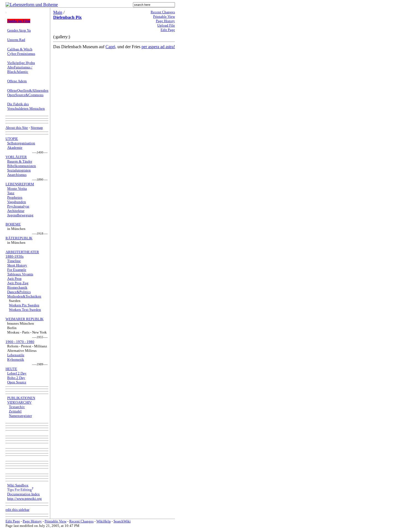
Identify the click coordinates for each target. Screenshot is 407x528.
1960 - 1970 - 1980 (20, 342)
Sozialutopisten (19, 170)
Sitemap (37, 127)
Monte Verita (17, 188)
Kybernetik (15, 359)
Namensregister (20, 416)
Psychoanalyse (18, 206)
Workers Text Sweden (25, 309)
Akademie (14, 147)
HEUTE (11, 369)
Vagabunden (16, 202)
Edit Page (168, 30)
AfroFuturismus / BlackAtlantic (19, 69)
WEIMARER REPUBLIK (24, 319)
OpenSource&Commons (25, 95)
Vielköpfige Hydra (21, 63)
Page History (165, 21)
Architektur (15, 211)
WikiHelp (103, 521)
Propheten (14, 197)
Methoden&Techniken (24, 296)
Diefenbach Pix (67, 17)
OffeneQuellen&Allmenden (27, 90)
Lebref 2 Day (17, 373)
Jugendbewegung (20, 215)
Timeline (14, 261)
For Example (16, 270)
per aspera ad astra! (158, 46)
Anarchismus (17, 175)
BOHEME (13, 224)
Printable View (164, 16)
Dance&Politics (19, 292)
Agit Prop (14, 278)
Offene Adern (17, 81)
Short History (17, 265)
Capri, (110, 46)
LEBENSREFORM (20, 184)
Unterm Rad (16, 40)
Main (57, 12)
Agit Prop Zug (18, 283)
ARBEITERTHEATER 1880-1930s (22, 254)
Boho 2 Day (16, 378)
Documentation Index (23, 494)
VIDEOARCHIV (19, 402)
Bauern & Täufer (19, 161)
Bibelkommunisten (21, 166)
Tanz (10, 193)
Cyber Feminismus (21, 54)
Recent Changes (163, 12)
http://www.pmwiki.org (24, 498)
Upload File (166, 25)
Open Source (16, 382)
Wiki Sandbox (18, 485)
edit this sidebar (17, 510)
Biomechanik (17, 287)
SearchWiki (122, 521)
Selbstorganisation (21, 143)
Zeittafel (15, 411)
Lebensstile (15, 355)
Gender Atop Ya (19, 30)
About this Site (17, 127)
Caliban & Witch (19, 49)
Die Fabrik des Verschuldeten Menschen (26, 106)
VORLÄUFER (16, 157)
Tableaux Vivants (20, 274)
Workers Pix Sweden (24, 305)
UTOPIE (12, 139)
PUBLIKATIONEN (21, 398)
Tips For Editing (19, 490)
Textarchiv (17, 407)
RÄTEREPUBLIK (19, 238)
